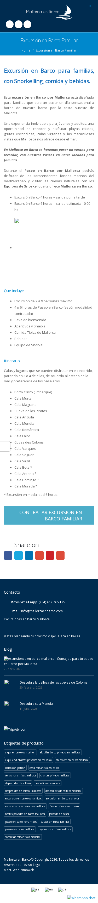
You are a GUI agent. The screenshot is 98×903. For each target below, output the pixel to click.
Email (60, 555)
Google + (39, 555)
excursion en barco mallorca (62, 798)
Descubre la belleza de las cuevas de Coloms (54, 682)
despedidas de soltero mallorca (63, 791)
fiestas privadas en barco (64, 806)
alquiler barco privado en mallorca (60, 752)
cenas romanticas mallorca (20, 775)
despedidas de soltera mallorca (23, 791)
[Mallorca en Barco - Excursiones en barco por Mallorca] (49, 11)
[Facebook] (10, 24)
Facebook (8, 555)
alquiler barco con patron (20, 752)
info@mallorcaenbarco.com (42, 611)
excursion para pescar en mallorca (25, 806)
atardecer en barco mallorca (72, 760)
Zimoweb (27, 870)
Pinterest (50, 555)
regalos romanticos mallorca (55, 829)
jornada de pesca (59, 814)
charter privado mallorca (55, 775)
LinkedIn (29, 555)
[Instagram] (27, 24)
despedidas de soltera (47, 783)
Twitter (18, 555)
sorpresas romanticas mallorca (23, 837)
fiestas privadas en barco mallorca (25, 814)
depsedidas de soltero (18, 783)
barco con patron (15, 768)
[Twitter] (18, 24)
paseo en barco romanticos (21, 822)
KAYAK (75, 636)
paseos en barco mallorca (19, 829)
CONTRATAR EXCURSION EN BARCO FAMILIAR (50, 515)
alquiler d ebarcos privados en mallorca (28, 760)
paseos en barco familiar (55, 822)
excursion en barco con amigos (23, 798)
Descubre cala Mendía (36, 703)
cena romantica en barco (44, 768)
